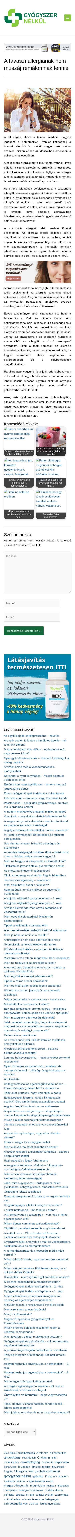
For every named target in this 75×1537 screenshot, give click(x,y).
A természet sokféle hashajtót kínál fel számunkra (35, 930)
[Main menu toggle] (67, 17)
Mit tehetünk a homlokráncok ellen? (26, 1004)
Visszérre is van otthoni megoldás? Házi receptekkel (37, 958)
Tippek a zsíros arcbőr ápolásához (26, 981)
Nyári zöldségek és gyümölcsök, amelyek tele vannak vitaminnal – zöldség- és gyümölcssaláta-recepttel (35, 1070)
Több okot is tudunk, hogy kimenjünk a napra (32, 1092)
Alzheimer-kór (58, 1452)
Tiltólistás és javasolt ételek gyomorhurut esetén (34, 865)
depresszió (62, 1462)
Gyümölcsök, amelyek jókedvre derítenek (30, 944)
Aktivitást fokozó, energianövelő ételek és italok (34, 1304)
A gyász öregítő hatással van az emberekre (31, 1106)
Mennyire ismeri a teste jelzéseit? (25, 1309)
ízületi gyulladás (50, 1503)
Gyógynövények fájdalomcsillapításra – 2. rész (33, 1286)
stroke (30, 1494)
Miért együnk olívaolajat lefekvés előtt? (28, 976)
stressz (20, 1494)
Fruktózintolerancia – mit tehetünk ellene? (30, 1209)
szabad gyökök (44, 1494)
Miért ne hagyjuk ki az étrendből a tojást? (30, 962)
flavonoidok (58, 1466)
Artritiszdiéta (12, 1079)
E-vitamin (24, 1466)
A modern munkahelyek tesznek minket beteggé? (35, 811)
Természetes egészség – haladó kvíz (27, 880)
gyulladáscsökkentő (47, 1471)
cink (53, 1457)
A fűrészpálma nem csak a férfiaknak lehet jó (32, 939)
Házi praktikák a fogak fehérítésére (26, 1160)
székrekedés (12, 1499)
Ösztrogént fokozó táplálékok (22, 1191)
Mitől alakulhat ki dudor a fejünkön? (26, 884)
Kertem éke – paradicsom (20, 1035)
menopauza (10, 1490)
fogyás (8, 1471)
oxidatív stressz (54, 1490)
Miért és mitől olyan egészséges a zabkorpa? (32, 985)
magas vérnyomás (16, 1485)
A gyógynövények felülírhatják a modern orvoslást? (36, 830)
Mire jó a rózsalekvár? (18, 1314)
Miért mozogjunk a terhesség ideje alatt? (29, 1017)
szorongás (61, 1494)
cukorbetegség (30, 1462)
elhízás (36, 1466)
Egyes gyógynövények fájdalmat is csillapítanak (34, 793)
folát (30, 1471)
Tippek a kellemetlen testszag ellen (26, 925)
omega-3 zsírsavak (31, 1490)
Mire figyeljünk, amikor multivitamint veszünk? (33, 1336)
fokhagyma (20, 1471)
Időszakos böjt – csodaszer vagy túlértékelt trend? (35, 798)
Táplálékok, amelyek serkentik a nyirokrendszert (34, 1228)
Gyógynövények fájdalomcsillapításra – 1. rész (33, 1291)
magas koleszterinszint (39, 1481)
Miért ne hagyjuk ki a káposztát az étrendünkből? (35, 861)
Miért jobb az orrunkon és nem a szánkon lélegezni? (37, 1412)
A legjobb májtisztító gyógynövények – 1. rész (33, 903)
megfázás (63, 1485)
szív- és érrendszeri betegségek (40, 1499)
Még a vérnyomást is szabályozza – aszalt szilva (34, 999)
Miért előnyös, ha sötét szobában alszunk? (31, 1146)
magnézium (37, 1485)
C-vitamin (43, 1457)
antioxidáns (12, 1457)
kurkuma (9, 1481)
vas (25, 1503)
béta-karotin (29, 1457)
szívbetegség (13, 1503)
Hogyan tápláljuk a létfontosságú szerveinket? (33, 1205)
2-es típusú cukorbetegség (19, 1452)
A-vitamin (42, 1452)
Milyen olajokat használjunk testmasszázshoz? (33, 1119)
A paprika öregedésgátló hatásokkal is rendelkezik (35, 1350)
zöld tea (33, 1503)
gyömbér (38, 1476)
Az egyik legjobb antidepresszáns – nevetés (31, 735)
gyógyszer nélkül (17, 1476)
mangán (51, 1485)
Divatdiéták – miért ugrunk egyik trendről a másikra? (37, 1277)
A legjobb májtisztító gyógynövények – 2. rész (33, 898)
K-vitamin (51, 1476)
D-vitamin (47, 1462)
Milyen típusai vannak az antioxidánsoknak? (32, 1223)
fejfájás (46, 1466)
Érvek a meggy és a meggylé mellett (27, 1142)
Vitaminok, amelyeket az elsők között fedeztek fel (35, 816)
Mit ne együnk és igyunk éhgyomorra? (28, 1381)
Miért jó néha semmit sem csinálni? (26, 935)
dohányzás (10, 1466)
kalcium (63, 1476)
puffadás (9, 1494)
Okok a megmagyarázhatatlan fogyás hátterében (35, 875)
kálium (21, 1481)
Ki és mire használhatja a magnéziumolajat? (32, 1281)
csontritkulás (11, 1462)
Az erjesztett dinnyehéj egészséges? (27, 870)
